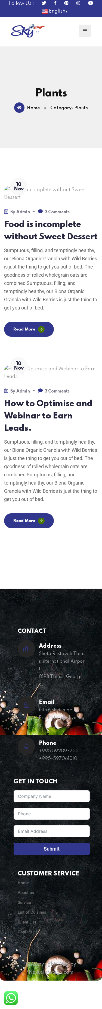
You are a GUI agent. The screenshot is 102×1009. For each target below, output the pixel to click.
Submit (52, 849)
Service (24, 902)
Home (33, 108)
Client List (27, 922)
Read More (24, 329)
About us (26, 892)
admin (23, 212)
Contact (25, 932)
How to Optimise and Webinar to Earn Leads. (48, 416)
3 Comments (57, 212)
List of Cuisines (32, 912)
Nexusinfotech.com (51, 972)
